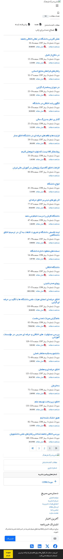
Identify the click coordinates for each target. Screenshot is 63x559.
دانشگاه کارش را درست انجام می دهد (42, 216)
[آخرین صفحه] (32, 448)
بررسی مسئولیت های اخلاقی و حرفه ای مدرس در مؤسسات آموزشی (31, 335)
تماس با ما (54, 510)
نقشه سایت (53, 513)
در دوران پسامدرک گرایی (47, 87)
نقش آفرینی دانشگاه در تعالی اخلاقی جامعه (40, 39)
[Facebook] (55, 547)
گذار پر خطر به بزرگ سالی (47, 119)
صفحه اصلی (53, 498)
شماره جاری (52, 468)
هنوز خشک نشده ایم (49, 417)
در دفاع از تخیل (52, 55)
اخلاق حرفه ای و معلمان (49, 369)
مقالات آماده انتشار (49, 462)
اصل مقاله (36, 47)
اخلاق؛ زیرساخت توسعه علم (47, 401)
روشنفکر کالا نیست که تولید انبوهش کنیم (40, 151)
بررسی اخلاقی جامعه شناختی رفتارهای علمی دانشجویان (34, 434)
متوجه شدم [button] (8, 554)
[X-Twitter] (47, 547)
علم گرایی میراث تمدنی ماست (45, 318)
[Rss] (32, 547)
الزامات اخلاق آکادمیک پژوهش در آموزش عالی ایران (36, 167)
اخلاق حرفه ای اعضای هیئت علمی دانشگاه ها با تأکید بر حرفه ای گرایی (31, 300)
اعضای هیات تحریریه (50, 504)
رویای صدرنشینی (51, 283)
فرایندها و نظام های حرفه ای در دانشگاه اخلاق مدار (36, 135)
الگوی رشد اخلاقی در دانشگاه (46, 103)
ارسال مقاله (53, 507)
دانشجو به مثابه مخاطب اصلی (46, 353)
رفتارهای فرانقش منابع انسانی (45, 71)
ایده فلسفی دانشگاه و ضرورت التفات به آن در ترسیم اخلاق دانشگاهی (31, 233)
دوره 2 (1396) (47, 482)
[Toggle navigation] (32, 6)
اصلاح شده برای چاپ (45, 30)
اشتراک (10, 538)
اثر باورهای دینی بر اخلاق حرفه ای (44, 200)
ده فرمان (55, 385)
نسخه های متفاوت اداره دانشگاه (44, 251)
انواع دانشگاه (53, 184)
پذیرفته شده (21, 24)
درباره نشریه (53, 501)
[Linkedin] (39, 547)
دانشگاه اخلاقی (52, 267)
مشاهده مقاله (54, 47)
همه (37, 24)
